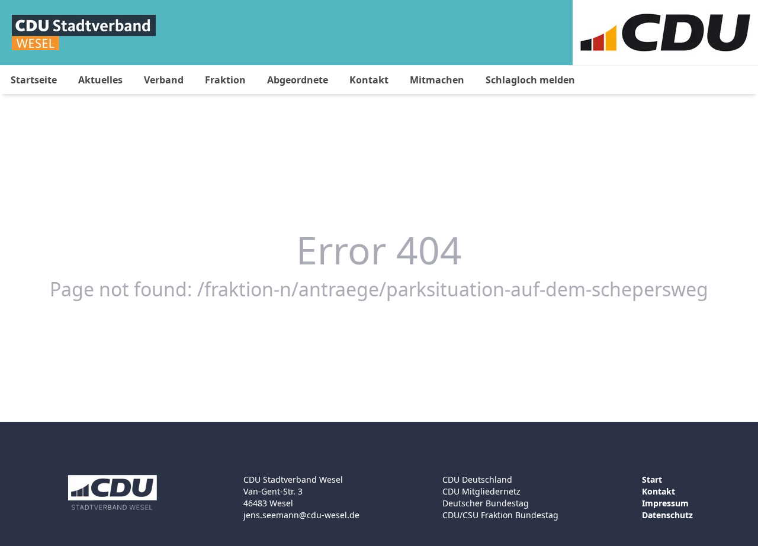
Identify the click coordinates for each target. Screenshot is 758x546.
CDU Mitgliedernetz (481, 491)
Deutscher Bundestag (485, 503)
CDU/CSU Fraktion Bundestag (500, 515)
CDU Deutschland (477, 479)
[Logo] (84, 32)
